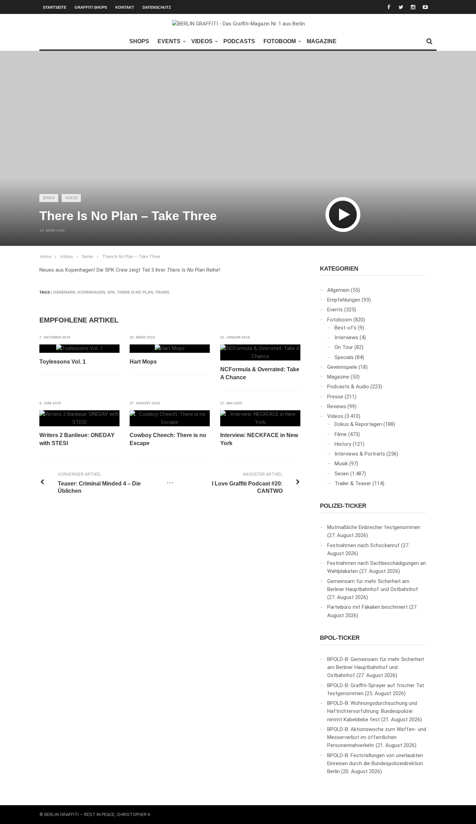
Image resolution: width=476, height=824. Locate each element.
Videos (202, 41)
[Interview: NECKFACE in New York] (260, 418)
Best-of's (345, 328)
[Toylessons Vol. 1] (79, 348)
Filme (341, 434)
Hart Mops (143, 362)
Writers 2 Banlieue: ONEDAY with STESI (77, 439)
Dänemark (64, 292)
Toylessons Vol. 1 (62, 362)
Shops (139, 41)
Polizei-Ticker (343, 506)
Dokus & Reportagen (358, 424)
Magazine (322, 41)
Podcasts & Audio (348, 386)
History (343, 444)
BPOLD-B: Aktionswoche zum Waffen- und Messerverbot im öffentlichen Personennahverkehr (376, 737)
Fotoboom (279, 41)
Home (45, 256)
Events (169, 41)
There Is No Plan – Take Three (131, 256)
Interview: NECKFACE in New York (259, 439)
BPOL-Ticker (340, 638)
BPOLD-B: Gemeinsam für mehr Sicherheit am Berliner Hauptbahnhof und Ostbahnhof (375, 667)
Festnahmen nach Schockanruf (363, 545)
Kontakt (124, 7)
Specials (344, 357)
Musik (341, 463)
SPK (111, 292)
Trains (162, 292)
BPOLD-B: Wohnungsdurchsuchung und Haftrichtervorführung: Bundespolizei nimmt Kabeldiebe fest (372, 711)
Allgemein (338, 290)
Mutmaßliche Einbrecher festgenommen (373, 527)
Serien (49, 198)
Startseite (54, 7)
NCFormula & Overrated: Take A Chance (259, 373)
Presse (335, 397)
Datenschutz (157, 7)
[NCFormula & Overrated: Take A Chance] (260, 352)
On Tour (344, 347)
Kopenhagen (91, 292)
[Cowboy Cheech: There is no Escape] (170, 418)
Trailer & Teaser (353, 483)
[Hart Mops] (170, 348)
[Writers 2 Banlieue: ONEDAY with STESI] (79, 418)
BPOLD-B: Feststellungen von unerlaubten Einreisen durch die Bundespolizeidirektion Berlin (375, 763)
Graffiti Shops (91, 7)
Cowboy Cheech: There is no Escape (168, 439)
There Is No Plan (135, 292)
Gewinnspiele (342, 367)
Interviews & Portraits (360, 454)
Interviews (346, 337)
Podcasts (239, 41)
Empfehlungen (343, 300)
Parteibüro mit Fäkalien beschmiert (367, 607)
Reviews (336, 406)
